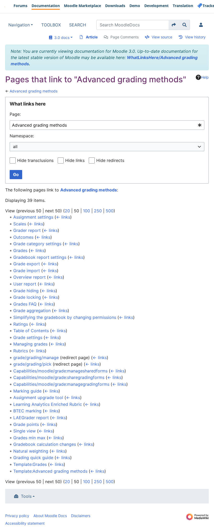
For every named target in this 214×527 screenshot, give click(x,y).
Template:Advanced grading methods (50, 471)
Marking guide (27, 391)
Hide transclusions (35, 160)
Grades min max (29, 437)
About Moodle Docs (50, 515)
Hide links (75, 160)
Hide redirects (110, 160)
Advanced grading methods (33, 91)
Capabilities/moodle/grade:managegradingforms (61, 384)
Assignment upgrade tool (38, 397)
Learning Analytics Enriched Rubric (47, 404)
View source (162, 37)
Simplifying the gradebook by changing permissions (64, 317)
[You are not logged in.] (202, 25)
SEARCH (77, 24)
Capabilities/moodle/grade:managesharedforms (60, 370)
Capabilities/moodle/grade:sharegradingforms (58, 377)
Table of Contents (31, 330)
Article (92, 37)
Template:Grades (30, 464)
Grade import (26, 270)
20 (67, 210)
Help (205, 77)
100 (86, 210)
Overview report (29, 277)
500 (110, 210)
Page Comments (124, 37)
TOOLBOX (51, 24)
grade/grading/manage (36, 357)
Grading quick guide (33, 457)
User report (24, 283)
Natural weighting (30, 451)
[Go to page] (174, 25)
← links (63, 217)
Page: (15, 114)
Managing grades (30, 344)
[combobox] (107, 125)
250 (98, 210)
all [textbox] (15, 146)
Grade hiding (26, 290)
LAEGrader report (31, 417)
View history (195, 37)
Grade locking (27, 297)
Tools (26, 496)
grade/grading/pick (32, 364)
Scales (19, 223)
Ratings (20, 324)
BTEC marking (27, 410)
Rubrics (20, 350)
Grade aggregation (32, 310)
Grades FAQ (25, 304)
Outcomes (23, 237)
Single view (24, 431)
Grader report (27, 230)
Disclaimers (80, 515)
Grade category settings (37, 243)
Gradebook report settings (39, 257)
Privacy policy (17, 515)
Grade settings (27, 337)
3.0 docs (60, 37)
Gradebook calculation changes (44, 444)
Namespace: (22, 135)
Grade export (26, 263)
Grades (20, 250)
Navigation (19, 24)
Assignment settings (33, 217)
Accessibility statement (25, 523)
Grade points (26, 424)
